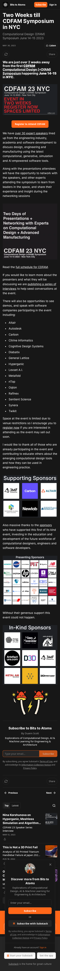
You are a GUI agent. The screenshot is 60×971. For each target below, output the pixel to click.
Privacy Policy (40, 937)
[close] (50, 864)
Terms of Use (46, 761)
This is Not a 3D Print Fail (20, 847)
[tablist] (12, 805)
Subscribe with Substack (32, 923)
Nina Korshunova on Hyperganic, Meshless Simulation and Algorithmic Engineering (22, 819)
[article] (30, 827)
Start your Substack (21, 955)
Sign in (53, 4)
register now (11, 427)
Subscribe (41, 4)
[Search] (54, 805)
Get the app (46, 955)
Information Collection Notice (36, 764)
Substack (13, 963)
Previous (13, 792)
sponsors (46, 525)
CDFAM (29, 66)
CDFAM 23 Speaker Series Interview (17, 829)
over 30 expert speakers (31, 133)
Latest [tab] (15, 805)
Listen (52, 45)
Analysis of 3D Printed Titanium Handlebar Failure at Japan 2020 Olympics (21, 853)
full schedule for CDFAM (32, 267)
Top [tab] (6, 805)
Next (49, 792)
